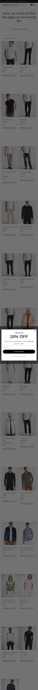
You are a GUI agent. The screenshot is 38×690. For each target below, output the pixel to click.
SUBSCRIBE (19, 351)
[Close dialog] (35, 330)
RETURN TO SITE (19, 356)
